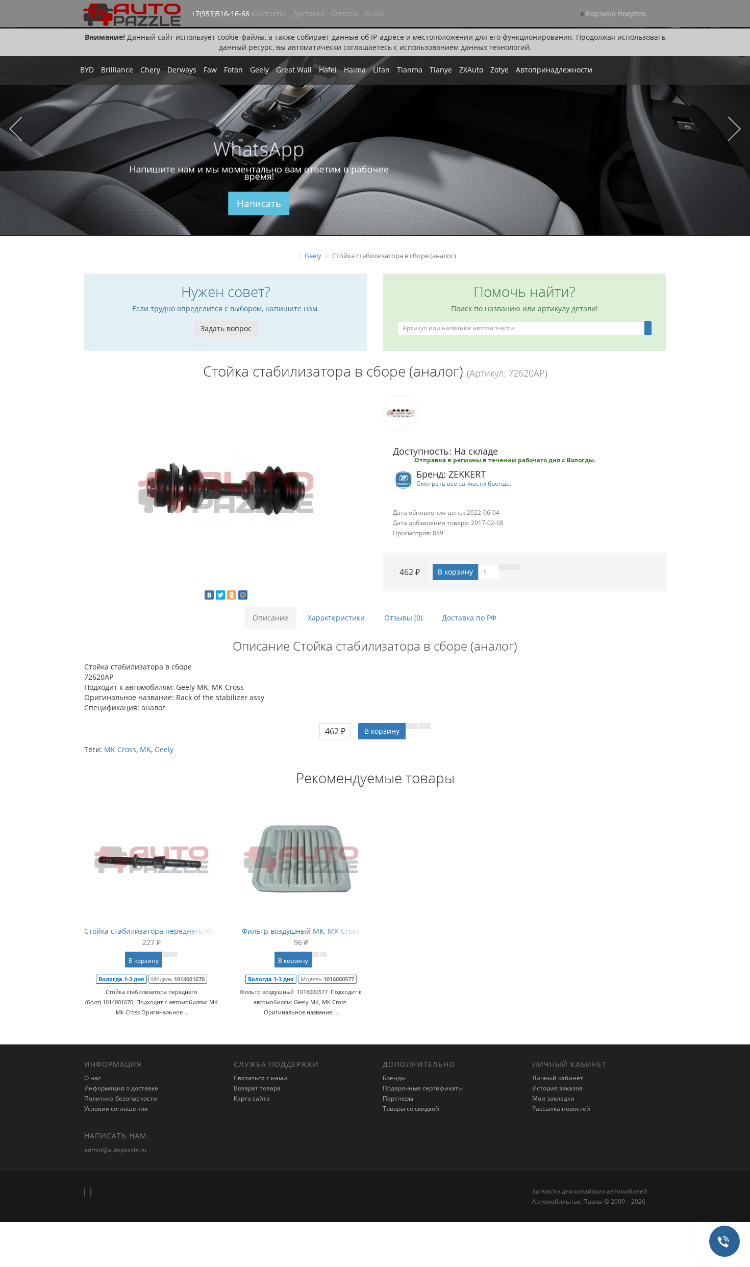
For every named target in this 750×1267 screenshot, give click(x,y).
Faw (210, 69)
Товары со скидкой (411, 1108)
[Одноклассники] (231, 595)
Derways (181, 69)
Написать (259, 203)
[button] (614, 14)
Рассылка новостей (561, 1108)
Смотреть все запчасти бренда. (463, 483)
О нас (375, 13)
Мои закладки (553, 1098)
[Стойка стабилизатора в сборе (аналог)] (225, 492)
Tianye (441, 69)
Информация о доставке (121, 1088)
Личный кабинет (557, 1078)
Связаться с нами (260, 1078)
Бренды (394, 1078)
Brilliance (117, 69)
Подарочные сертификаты (423, 1088)
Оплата (345, 13)
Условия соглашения (116, 1108)
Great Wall (294, 69)
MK (145, 749)
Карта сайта (252, 1098)
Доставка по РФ (469, 618)
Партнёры (398, 1098)
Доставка (308, 13)
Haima (355, 69)
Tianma (409, 69)
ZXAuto (471, 69)
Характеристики (336, 618)
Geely (259, 69)
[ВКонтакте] (209, 595)
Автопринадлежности (554, 69)
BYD (87, 69)
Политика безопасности (120, 1098)
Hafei (328, 69)
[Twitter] (220, 595)
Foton (233, 69)
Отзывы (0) (403, 618)
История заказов (557, 1088)
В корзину (455, 572)
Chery (150, 69)
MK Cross (120, 749)
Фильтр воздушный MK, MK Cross (301, 931)
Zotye (499, 69)
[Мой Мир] (242, 595)
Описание (270, 618)
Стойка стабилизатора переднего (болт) (154, 931)
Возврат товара (257, 1088)
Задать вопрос (226, 328)
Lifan (381, 69)
